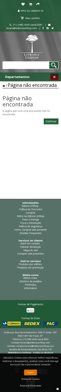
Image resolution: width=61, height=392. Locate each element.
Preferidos (30, 284)
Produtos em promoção (30, 267)
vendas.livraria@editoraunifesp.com (35, 345)
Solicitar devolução (30, 246)
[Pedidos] (30, 4)
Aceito (30, 372)
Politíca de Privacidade (30, 385)
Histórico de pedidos (30, 281)
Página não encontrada (32, 85)
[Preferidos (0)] (23, 4)
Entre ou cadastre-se (32, 10)
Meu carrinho (32, 18)
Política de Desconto (30, 209)
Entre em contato (30, 243)
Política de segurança (30, 226)
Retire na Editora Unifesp (30, 216)
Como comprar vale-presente (30, 229)
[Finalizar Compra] (37, 4)
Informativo (30, 288)
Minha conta (30, 278)
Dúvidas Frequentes (31, 233)
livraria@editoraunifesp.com (35, 342)
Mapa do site (30, 250)
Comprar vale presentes (30, 253)
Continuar (51, 121)
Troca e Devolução (30, 222)
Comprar (30, 212)
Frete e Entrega (30, 219)
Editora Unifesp (30, 205)
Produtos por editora (30, 264)
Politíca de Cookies (30, 379)
